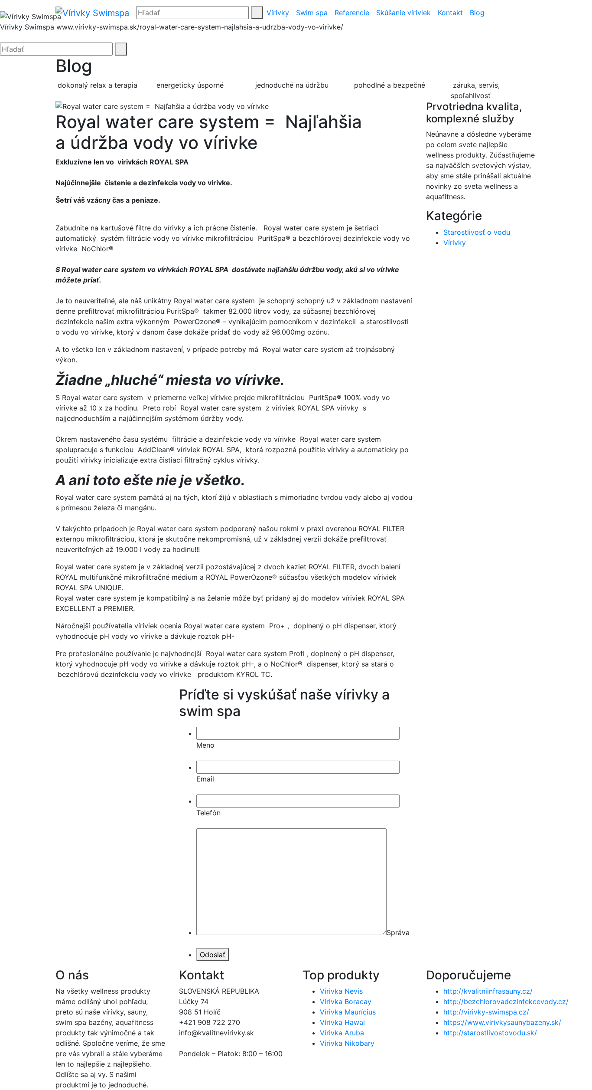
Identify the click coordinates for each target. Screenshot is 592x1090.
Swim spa (312, 12)
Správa (398, 932)
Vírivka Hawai (342, 1022)
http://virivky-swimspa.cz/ (486, 1012)
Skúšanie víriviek (403, 12)
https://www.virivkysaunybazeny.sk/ (502, 1022)
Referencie (352, 12)
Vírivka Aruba (342, 1032)
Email (205, 779)
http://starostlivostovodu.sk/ (490, 1032)
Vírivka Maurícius (348, 1012)
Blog (477, 12)
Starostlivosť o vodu (476, 232)
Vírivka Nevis (341, 991)
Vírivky (278, 12)
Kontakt (450, 12)
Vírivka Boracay (345, 1001)
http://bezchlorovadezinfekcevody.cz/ (506, 1001)
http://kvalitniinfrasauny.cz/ (488, 991)
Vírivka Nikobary (347, 1043)
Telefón (208, 812)
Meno (205, 745)
